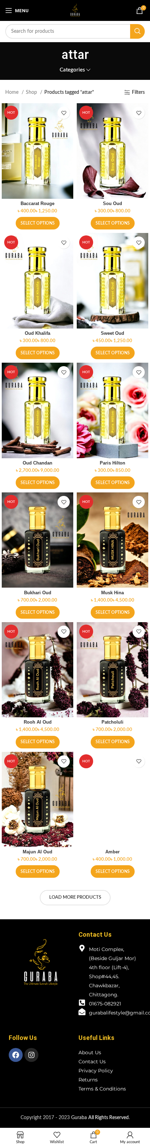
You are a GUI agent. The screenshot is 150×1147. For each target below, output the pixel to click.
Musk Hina (112, 592)
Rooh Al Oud (38, 722)
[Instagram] (31, 1055)
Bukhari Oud (37, 592)
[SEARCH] (137, 31)
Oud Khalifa (37, 333)
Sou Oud (112, 203)
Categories (72, 70)
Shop (32, 92)
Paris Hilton (112, 463)
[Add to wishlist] (64, 113)
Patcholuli (112, 722)
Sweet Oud (112, 333)
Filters (138, 92)
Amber (112, 852)
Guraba (100, 1117)
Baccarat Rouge (37, 203)
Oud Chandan (37, 463)
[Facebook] (16, 1055)
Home (12, 92)
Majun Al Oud (37, 852)
